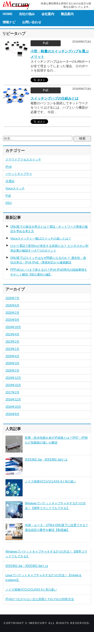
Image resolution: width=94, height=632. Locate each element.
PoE (8, 195)
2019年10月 (13, 385)
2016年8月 (12, 414)
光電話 (9, 181)
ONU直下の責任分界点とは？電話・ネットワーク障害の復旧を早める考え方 (49, 229)
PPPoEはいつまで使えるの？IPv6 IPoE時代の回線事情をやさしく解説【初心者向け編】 (48, 272)
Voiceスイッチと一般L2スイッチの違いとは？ (40, 238)
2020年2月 (12, 370)
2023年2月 (12, 341)
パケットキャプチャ (18, 174)
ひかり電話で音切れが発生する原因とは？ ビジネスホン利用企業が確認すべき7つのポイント (49, 248)
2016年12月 (13, 399)
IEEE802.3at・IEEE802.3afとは (46, 459)
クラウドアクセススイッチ (23, 159)
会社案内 (48, 14)
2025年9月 (12, 319)
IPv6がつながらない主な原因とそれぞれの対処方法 (39, 599)
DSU (8, 203)
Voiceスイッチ (15, 188)
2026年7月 (12, 298)
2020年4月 (12, 356)
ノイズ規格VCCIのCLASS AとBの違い (50, 481)
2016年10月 (13, 406)
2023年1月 (12, 349)
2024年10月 (13, 327)
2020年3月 (12, 363)
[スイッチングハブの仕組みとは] (16, 101)
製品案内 (67, 14)
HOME (7, 14)
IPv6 (8, 166)
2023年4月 (12, 334)
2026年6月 (12, 305)
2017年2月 (12, 392)
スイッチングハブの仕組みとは (54, 98)
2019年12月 (13, 378)
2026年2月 (12, 312)
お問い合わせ (31, 22)
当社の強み (27, 14)
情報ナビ (9, 22)
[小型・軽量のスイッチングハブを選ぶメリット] (16, 54)
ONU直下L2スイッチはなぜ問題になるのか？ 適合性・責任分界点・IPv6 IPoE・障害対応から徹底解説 (48, 260)
